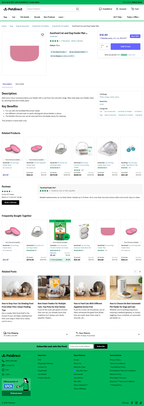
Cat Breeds (42, 374)
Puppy (107, 97)
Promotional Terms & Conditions (123, 370)
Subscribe (101, 346)
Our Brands (78, 374)
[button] (105, 9)
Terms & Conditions (118, 363)
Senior (117, 97)
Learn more (34, 2)
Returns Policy (115, 374)
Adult (112, 97)
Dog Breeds (42, 370)
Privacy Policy (115, 360)
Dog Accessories (110, 115)
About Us (77, 363)
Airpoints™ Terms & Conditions (122, 381)
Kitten (102, 97)
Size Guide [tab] (20, 84)
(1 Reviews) (65, 41)
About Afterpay (80, 388)
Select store (137, 2)
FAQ (39, 360)
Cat (101, 111)
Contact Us (42, 367)
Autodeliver (78, 378)
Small (102, 104)
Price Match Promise (118, 378)
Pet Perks (77, 381)
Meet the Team (80, 367)
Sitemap (125, 403)
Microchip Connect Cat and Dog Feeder (81, 165)
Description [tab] (7, 84)
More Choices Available (13, 242)
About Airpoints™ (81, 385)
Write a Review (77, 41)
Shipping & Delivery (45, 363)
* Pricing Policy (116, 385)
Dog (101, 115)
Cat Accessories (110, 111)
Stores (76, 360)
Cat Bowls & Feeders (125, 111)
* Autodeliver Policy (118, 367)
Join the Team (81, 370)
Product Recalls (44, 378)
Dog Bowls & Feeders (125, 115)
